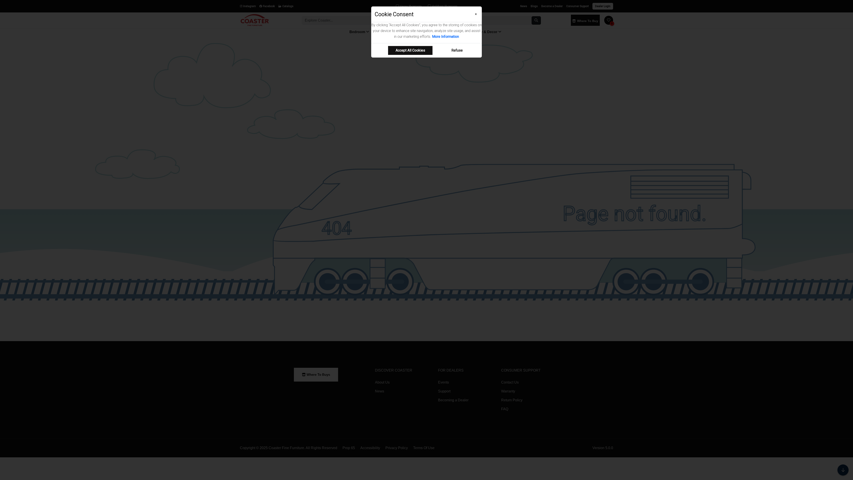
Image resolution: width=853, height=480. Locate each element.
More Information (445, 36)
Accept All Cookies (410, 50)
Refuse (457, 50)
